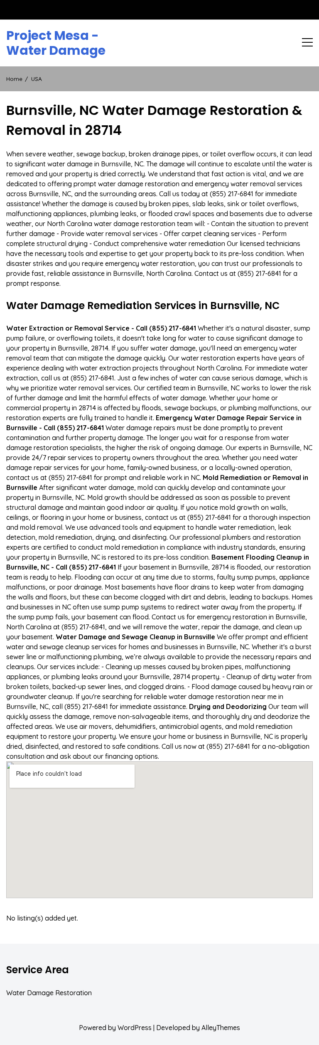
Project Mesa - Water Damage (56, 43)
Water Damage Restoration (49, 993)
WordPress (135, 1027)
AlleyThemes (220, 1027)
